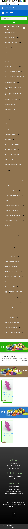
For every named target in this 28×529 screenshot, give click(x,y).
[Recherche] (26, 18)
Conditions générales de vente (14, 493)
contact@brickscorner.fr (14, 476)
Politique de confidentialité (14, 491)
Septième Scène (15, 525)
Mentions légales (14, 486)
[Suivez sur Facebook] (14, 514)
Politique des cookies (14, 489)
